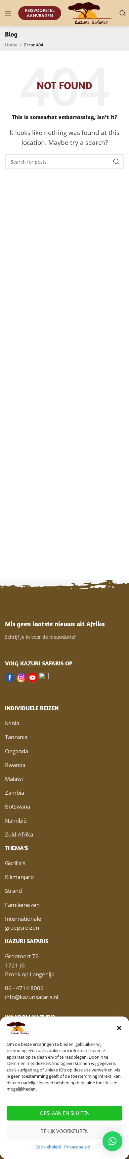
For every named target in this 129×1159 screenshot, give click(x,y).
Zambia (14, 792)
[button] (119, 1028)
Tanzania (16, 737)
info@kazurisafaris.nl (31, 997)
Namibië (16, 820)
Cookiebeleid (48, 1147)
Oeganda (16, 751)
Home (11, 45)
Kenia (12, 723)
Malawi (14, 779)
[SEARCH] (116, 161)
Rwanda (15, 765)
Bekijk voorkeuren (64, 1131)
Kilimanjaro (19, 877)
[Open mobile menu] (8, 13)
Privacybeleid (77, 1147)
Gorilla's (15, 863)
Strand (13, 890)
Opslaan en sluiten (65, 1113)
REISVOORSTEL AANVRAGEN (40, 12)
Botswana (17, 806)
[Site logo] (90, 12)
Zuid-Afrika (19, 834)
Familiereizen (22, 905)
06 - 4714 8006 (24, 988)
